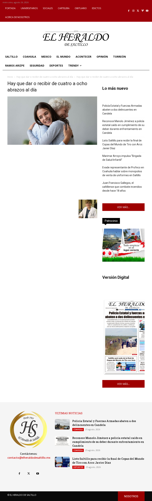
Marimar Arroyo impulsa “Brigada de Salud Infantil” (121, 157)
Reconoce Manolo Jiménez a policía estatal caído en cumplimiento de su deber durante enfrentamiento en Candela (123, 127)
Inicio (10, 76)
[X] (138, 11)
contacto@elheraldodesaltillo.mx (28, 457)
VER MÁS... (123, 207)
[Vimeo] (142, 11)
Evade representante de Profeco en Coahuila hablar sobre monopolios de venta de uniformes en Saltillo (123, 171)
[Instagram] (133, 11)
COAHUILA (78, 429)
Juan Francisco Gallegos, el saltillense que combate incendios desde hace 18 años (122, 186)
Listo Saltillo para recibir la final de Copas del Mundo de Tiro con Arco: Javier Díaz (122, 144)
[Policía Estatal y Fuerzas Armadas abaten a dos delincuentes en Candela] (62, 424)
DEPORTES (78, 467)
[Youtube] (147, 11)
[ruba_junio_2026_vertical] (123, 260)
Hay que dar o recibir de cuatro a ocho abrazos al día (44, 76)
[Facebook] (129, 11)
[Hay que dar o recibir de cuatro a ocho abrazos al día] (52, 143)
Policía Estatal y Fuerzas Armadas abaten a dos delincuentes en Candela (122, 109)
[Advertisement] (52, 172)
